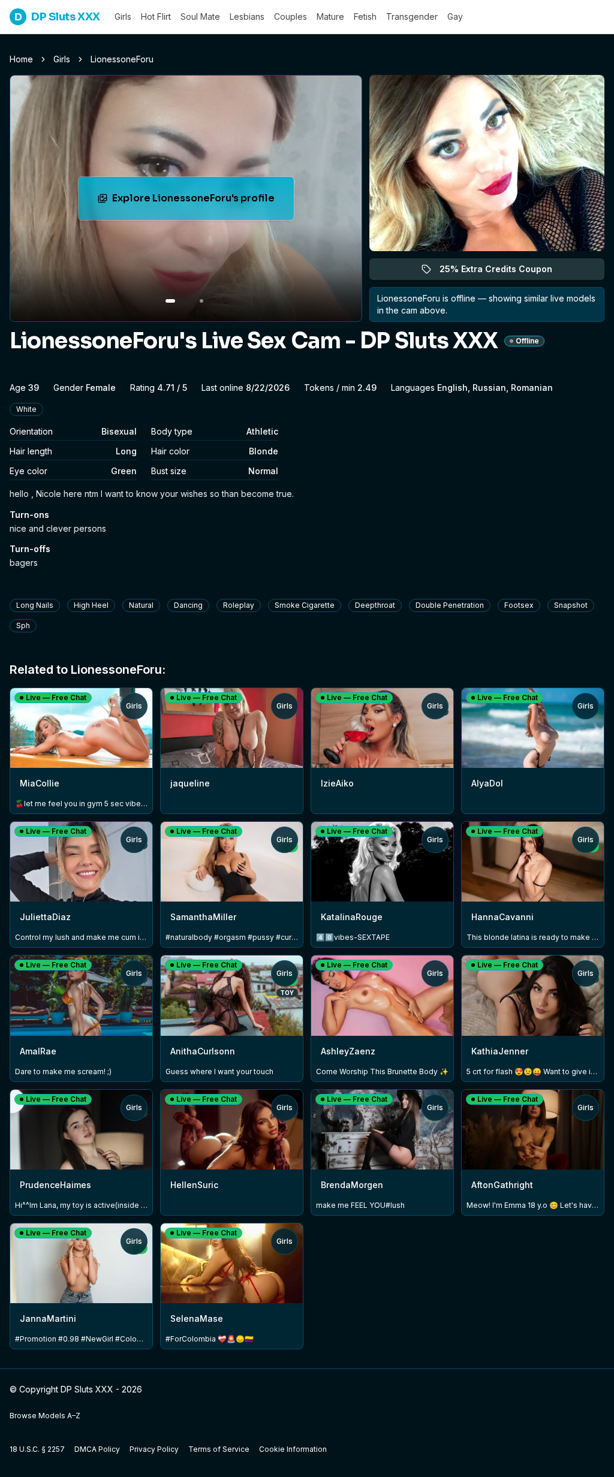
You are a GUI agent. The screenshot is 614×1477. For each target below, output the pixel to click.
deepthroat (375, 605)
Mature (330, 16)
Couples (290, 16)
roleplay (238, 605)
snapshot (571, 605)
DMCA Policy (97, 1449)
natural (141, 605)
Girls (123, 16)
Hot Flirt (156, 16)
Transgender (412, 16)
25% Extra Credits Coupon (503, 272)
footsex (519, 605)
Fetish (365, 16)
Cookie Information (293, 1449)
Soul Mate (200, 16)
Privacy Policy (154, 1449)
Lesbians (247, 16)
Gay (455, 16)
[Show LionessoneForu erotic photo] (170, 301)
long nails (34, 605)
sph (23, 625)
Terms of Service (218, 1449)
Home (21, 59)
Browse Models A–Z (45, 1415)
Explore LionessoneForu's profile (194, 202)
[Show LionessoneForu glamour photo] (201, 301)
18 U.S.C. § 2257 (37, 1449)
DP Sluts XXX (57, 16)
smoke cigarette (305, 605)
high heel (91, 605)
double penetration (450, 605)
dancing (188, 605)
